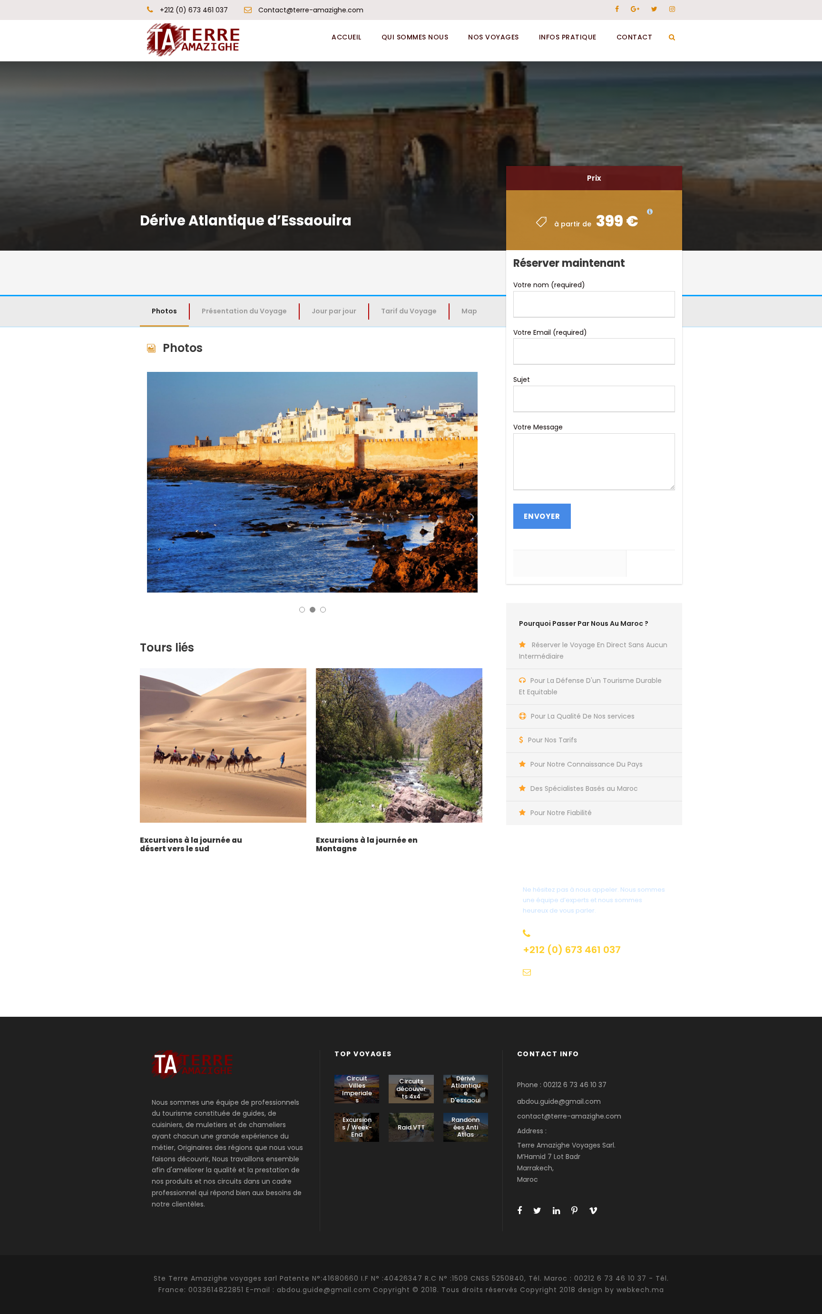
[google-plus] (635, 9)
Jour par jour (334, 311)
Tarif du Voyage (409, 311)
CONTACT (634, 37)
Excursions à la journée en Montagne (367, 844)
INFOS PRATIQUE (568, 37)
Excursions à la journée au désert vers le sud (191, 844)
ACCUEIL (347, 37)
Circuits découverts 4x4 (411, 1088)
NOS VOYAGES (493, 37)
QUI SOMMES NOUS (415, 37)
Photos (164, 311)
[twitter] (654, 9)
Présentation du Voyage (244, 311)
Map (469, 311)
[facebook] (617, 9)
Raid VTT (411, 1127)
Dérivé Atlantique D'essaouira (465, 1093)
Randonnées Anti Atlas (465, 1127)
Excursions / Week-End (357, 1127)
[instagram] (672, 9)
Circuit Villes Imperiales (357, 1089)
